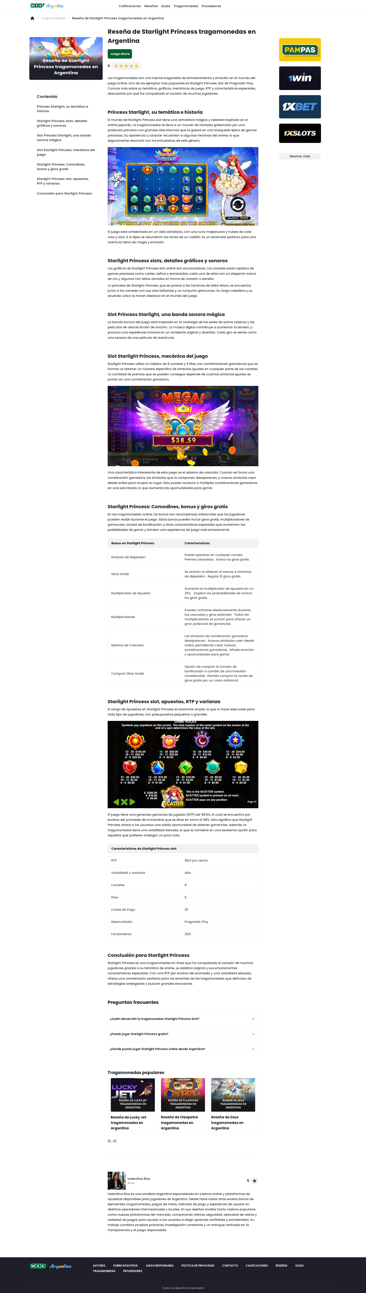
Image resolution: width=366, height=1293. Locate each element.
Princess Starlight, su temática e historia (62, 108)
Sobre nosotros (125, 1265)
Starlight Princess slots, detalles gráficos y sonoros (62, 123)
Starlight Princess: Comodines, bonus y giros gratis (61, 166)
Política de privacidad (198, 1265)
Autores (99, 1265)
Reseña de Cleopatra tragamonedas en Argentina (179, 1122)
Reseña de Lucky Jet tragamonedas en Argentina (128, 1123)
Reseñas (151, 6)
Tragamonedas (186, 6)
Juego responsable (160, 1265)
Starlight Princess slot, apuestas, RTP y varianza (63, 181)
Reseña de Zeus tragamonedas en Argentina (227, 1122)
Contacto (230, 1265)
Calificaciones (130, 6)
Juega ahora (120, 54)
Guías (165, 6)
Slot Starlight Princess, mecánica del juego (66, 152)
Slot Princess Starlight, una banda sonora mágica (64, 137)
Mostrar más (300, 156)
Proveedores (211, 6)
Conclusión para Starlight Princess (64, 193)
